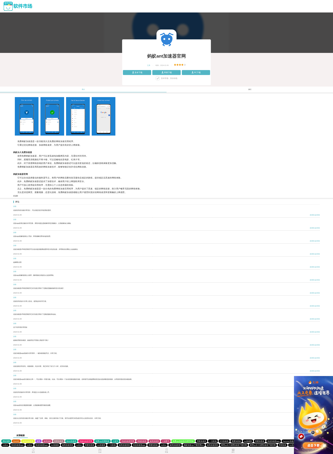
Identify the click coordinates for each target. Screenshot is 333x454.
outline (5, 445)
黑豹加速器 (201, 441)
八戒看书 (165, 441)
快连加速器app (273, 441)
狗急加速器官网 (85, 441)
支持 (311, 215)
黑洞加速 (282, 445)
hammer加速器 (289, 441)
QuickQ (16, 441)
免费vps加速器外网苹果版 (183, 441)
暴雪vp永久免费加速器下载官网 (234, 445)
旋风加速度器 (28, 441)
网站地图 (6, 441)
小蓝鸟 (115, 441)
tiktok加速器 (71, 441)
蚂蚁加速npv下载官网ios (194, 445)
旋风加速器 (154, 441)
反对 (316, 215)
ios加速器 (248, 441)
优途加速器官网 (127, 441)
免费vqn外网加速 (102, 441)
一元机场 (213, 441)
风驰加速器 (141, 441)
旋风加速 (47, 441)
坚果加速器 (58, 441)
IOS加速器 (224, 441)
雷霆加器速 (236, 441)
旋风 (38, 441)
